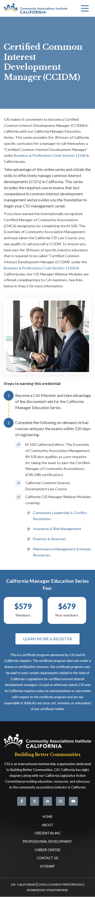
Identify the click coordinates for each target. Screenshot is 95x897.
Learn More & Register (47, 638)
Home (47, 817)
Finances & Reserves (49, 539)
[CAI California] (35, 8)
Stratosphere (57, 890)
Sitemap (47, 866)
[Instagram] (60, 801)
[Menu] (85, 8)
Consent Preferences (65, 884)
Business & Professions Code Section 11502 (50, 155)
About (47, 825)
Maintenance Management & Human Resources (62, 552)
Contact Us (47, 858)
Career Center (47, 850)
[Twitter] (34, 801)
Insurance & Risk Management (57, 528)
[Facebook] (21, 801)
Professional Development (47, 841)
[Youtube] (73, 801)
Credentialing (47, 833)
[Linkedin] (47, 801)
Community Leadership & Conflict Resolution (60, 516)
